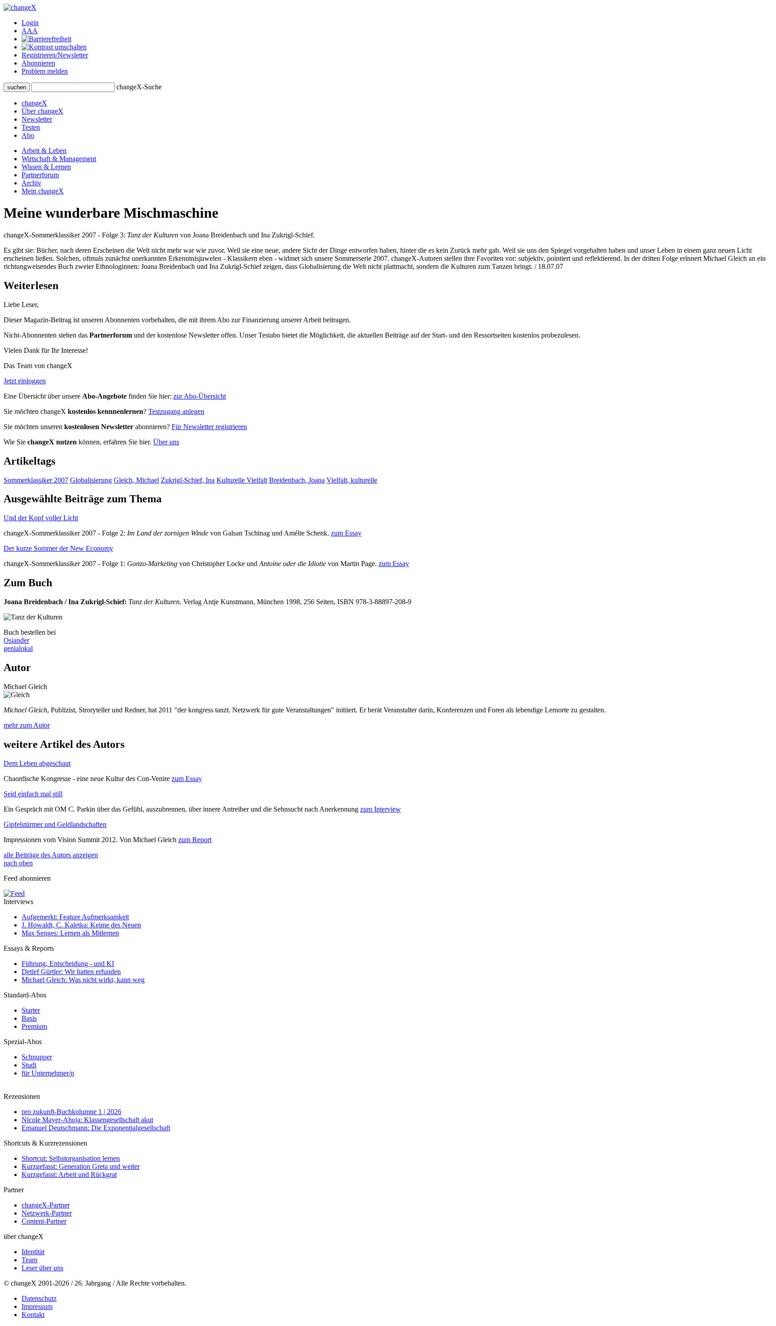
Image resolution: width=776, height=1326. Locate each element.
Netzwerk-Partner (47, 1213)
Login (30, 22)
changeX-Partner (46, 1205)
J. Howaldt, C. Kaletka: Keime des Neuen (81, 925)
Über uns (166, 442)
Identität (33, 1252)
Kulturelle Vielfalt (241, 480)
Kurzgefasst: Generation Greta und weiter (81, 1166)
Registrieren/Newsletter (55, 55)
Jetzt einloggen (25, 381)
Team (29, 1260)
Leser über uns (42, 1268)
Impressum (37, 1306)
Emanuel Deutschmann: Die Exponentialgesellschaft (96, 1128)
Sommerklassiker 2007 (36, 480)
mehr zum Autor (27, 725)
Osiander (16, 640)
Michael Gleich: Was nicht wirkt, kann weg (83, 980)
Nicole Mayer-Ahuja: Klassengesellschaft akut (87, 1120)
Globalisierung (91, 480)
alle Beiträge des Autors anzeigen (51, 855)
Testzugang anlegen (176, 411)
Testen (31, 127)
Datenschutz (39, 1298)
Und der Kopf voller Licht (41, 518)
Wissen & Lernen (46, 167)
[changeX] (20, 7)
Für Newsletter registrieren (209, 426)
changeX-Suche (139, 87)
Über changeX (42, 111)
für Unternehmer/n (48, 1073)
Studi (29, 1065)
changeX (34, 103)
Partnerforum (40, 175)
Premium (34, 1026)
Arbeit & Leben (44, 150)
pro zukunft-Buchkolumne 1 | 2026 (71, 1111)
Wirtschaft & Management (59, 158)
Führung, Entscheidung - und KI (68, 963)
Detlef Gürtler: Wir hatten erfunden (71, 971)
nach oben (18, 863)
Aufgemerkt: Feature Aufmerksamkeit (75, 917)
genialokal (18, 648)
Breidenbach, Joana (297, 480)
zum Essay (346, 533)
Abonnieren (38, 63)
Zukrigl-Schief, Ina (188, 480)
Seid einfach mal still (33, 794)
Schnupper (37, 1057)
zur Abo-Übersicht (199, 396)
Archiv (31, 183)
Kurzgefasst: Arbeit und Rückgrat (69, 1174)
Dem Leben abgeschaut (37, 763)
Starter (31, 1010)
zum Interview (380, 809)
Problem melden (45, 71)
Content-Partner (44, 1221)
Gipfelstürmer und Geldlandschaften (55, 824)
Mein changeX (43, 191)
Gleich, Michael (136, 480)
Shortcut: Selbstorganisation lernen (71, 1158)
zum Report (195, 839)
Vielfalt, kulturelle (351, 480)
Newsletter (37, 119)
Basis (29, 1018)
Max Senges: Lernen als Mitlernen (70, 933)
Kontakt (33, 1314)
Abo (28, 135)
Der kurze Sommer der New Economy (58, 548)
